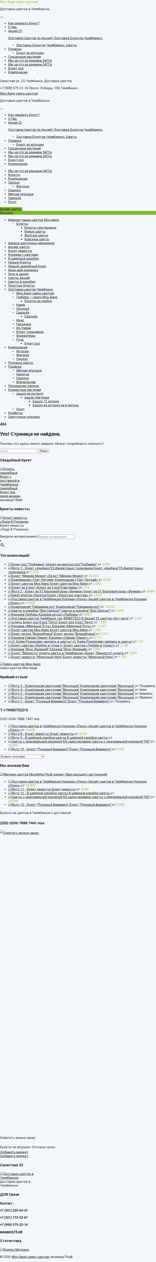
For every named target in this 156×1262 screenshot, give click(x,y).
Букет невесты (20, 251)
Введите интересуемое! (18, 536)
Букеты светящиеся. (40, 228)
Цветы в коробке (21, 282)
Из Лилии (23, 328)
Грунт (20, 409)
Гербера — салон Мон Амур (36, 297)
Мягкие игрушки (29, 370)
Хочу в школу (18, 274)
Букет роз (32, 343)
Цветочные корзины (24, 417)
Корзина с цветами (23, 255)
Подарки (14, 367)
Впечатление (26, 382)
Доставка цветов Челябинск (30, 289)
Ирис (20, 320)
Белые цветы (35, 231)
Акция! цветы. (11, 209)
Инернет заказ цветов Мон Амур (33, 220)
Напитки (22, 374)
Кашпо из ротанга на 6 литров (55, 405)
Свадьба (22, 313)
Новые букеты (19, 262)
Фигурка (22, 355)
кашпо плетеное (36, 397)
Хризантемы (26, 336)
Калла (20, 305)
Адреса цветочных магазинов (31, 243)
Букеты (22, 224)
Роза (20, 340)
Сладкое (22, 378)
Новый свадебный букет (27, 266)
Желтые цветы (36, 235)
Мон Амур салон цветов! (19, 2)
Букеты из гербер (38, 301)
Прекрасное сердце (23, 386)
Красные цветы (36, 239)
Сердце (22, 359)
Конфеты (15, 413)
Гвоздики (23, 324)
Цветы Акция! (19, 278)
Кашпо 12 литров (45, 401)
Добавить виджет (14, 1152)
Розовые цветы (20, 363)
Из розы (22, 351)
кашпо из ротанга (29, 394)
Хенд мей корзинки (23, 270)
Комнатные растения (24, 390)
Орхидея (22, 309)
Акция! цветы (19, 247)
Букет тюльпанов (30, 332)
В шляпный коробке (23, 258)
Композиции (17, 347)
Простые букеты (21, 286)
